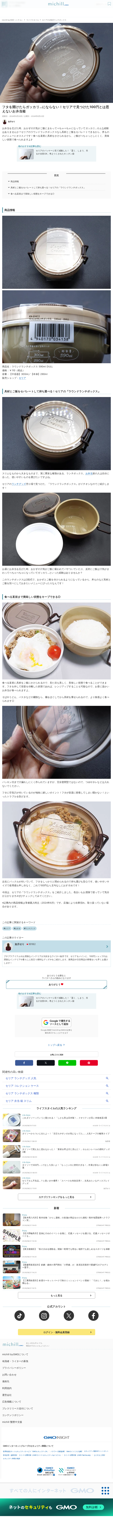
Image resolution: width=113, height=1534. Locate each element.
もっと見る (57, 1295)
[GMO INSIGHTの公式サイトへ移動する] (56, 1436)
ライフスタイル (32, 20)
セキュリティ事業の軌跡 (11, 1458)
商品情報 (15, 181)
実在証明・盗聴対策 (10, 1455)
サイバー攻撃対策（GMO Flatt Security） (78, 1455)
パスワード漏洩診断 (58, 1451)
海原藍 (107, 1141)
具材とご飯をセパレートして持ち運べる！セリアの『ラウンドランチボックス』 (48, 187)
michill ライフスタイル (101, 1126)
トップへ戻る (55, 1044)
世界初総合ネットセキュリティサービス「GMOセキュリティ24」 (26, 1451)
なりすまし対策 (99, 1455)
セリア (22, 377)
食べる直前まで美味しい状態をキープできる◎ (32, 193)
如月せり (11, 121)
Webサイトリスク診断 (74, 1451)
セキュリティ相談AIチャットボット (96, 1451)
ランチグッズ (19, 483)
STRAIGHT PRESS (103, 1225)
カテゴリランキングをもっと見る (56, 1197)
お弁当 (89, 473)
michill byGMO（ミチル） (12, 20)
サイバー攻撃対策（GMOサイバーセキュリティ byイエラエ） (40, 1455)
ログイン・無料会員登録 (56, 1332)
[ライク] (109, 2)
